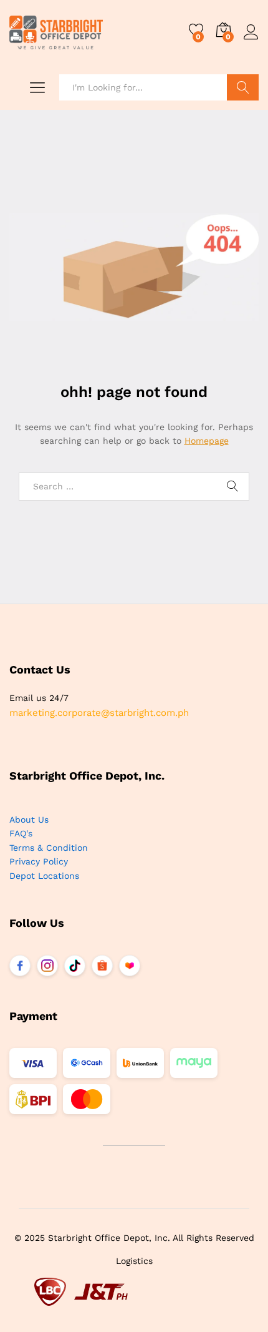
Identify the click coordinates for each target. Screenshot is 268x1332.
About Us (29, 820)
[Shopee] (102, 965)
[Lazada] (129, 965)
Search (243, 87)
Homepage (206, 441)
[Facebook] (20, 965)
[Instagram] (47, 965)
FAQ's (20, 833)
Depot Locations (44, 876)
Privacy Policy (38, 861)
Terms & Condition (48, 848)
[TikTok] (74, 965)
